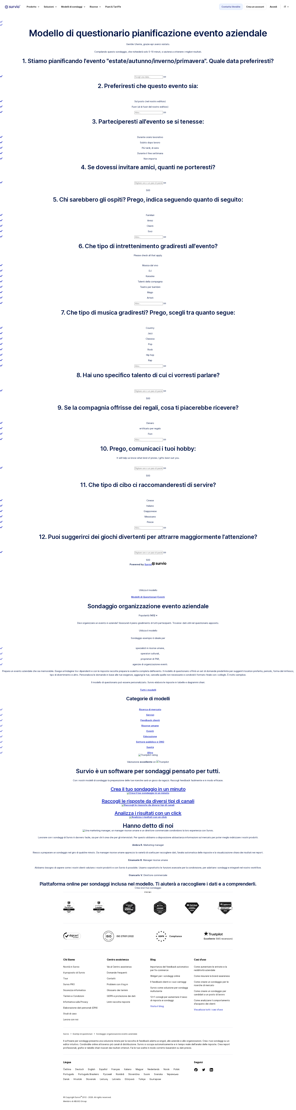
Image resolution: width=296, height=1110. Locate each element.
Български (155, 1079)
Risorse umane (150, 725)
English (91, 1069)
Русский (107, 1074)
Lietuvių (104, 1079)
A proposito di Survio (74, 972)
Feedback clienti (150, 720)
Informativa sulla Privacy (75, 1002)
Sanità (150, 747)
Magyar (139, 1069)
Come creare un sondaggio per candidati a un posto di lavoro (210, 993)
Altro (150, 752)
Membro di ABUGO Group (75, 1101)
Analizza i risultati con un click (148, 813)
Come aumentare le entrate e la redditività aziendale (210, 968)
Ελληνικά (129, 1079)
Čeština (67, 1069)
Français (115, 1069)
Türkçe (142, 1079)
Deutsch (79, 1069)
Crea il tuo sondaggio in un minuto (148, 789)
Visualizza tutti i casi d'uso (208, 1009)
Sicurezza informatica (74, 990)
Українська (172, 1074)
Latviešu (116, 1079)
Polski (176, 1069)
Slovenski (91, 1079)
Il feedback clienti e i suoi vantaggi (168, 982)
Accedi (273, 6)
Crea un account (255, 6)
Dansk (66, 1079)
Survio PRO (69, 984)
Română (120, 1074)
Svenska (158, 1074)
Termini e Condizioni (73, 996)
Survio (66, 1034)
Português (68, 1074)
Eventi (161, 596)
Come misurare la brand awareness (212, 976)
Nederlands (153, 1069)
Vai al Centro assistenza (119, 966)
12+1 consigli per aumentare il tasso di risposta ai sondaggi (168, 999)
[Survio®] (12, 7)
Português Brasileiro (88, 1074)
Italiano (128, 1069)
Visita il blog (157, 1006)
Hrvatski (78, 1079)
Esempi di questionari (82, 1034)
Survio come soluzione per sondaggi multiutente (169, 989)
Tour (65, 978)
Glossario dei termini (117, 990)
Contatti (111, 978)
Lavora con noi (70, 1019)
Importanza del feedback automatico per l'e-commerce (169, 968)
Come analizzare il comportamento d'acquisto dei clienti (212, 1002)
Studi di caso (70, 1013)
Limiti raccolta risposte (118, 1002)
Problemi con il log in (117, 984)
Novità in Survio (71, 966)
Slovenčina (134, 1074)
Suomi (147, 1074)
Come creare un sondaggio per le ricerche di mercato (211, 984)
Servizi (150, 714)
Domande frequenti (117, 972)
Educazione (150, 736)
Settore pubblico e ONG (150, 741)
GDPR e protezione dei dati (121, 996)
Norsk (166, 1069)
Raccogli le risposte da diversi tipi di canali (148, 801)
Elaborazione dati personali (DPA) (80, 1007)
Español (103, 1069)
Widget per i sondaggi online (165, 976)
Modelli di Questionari (144, 596)
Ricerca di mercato (150, 709)
